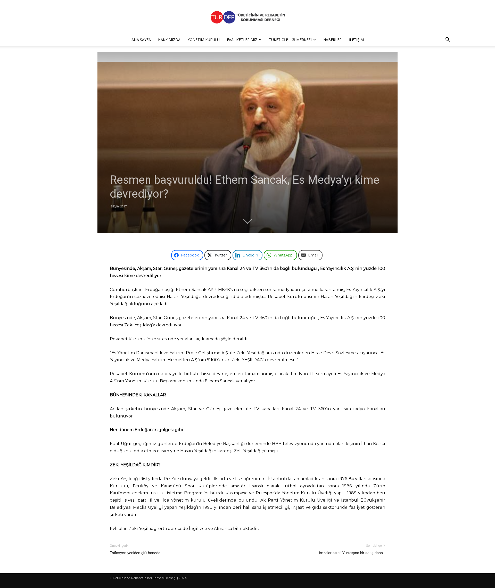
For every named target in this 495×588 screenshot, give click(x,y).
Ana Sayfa (141, 39)
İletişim (356, 39)
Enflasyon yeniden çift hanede (135, 553)
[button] (447, 40)
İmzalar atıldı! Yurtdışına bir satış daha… (352, 553)
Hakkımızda (169, 39)
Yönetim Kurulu (204, 39)
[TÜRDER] (247, 17)
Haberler (332, 39)
